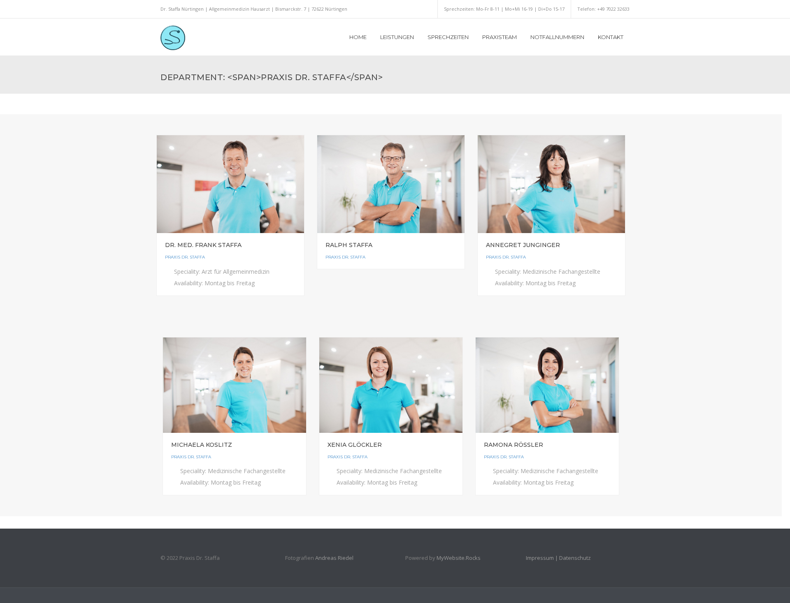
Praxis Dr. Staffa (185, 257)
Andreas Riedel (334, 557)
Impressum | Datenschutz (558, 557)
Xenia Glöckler (355, 444)
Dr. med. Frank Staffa (203, 245)
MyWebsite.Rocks (459, 557)
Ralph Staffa (348, 245)
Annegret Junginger (523, 245)
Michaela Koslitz (201, 444)
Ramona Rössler (513, 444)
